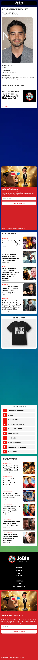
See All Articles (6, 107)
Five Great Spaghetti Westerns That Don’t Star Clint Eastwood (10, 468)
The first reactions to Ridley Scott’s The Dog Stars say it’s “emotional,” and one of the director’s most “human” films (11, 305)
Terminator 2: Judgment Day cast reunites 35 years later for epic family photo (11, 243)
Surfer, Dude (5, 79)
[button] (4, 3)
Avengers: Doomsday (16, 410)
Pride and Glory (30, 77)
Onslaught (12, 438)
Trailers (19, 578)
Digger (10, 415)
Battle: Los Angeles (14, 79)
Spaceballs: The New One (17, 447)
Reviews (19, 576)
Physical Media (19, 586)
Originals (19, 581)
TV (19, 573)
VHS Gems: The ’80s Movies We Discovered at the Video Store (11, 496)
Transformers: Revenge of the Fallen (12, 77)
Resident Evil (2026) (15, 429)
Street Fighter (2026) (16, 424)
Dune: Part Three (14, 420)
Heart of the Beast (14, 442)
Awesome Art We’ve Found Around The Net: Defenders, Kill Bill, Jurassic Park (10, 95)
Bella (24, 77)
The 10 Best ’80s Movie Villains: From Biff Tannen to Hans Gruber (11, 524)
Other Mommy (13, 433)
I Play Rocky (12, 452)
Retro (19, 583)
